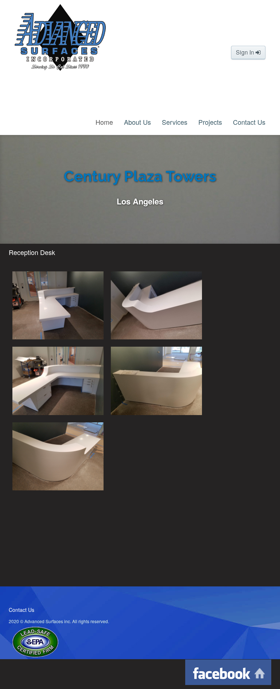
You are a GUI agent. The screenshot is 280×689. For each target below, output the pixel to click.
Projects (210, 122)
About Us (137, 122)
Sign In (246, 52)
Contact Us (249, 122)
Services (174, 122)
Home (104, 122)
